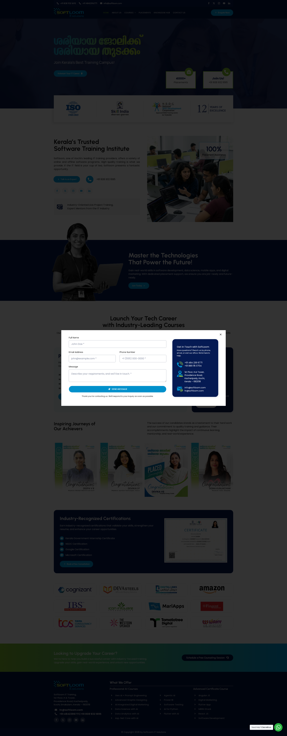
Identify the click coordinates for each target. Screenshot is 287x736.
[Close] (221, 334)
